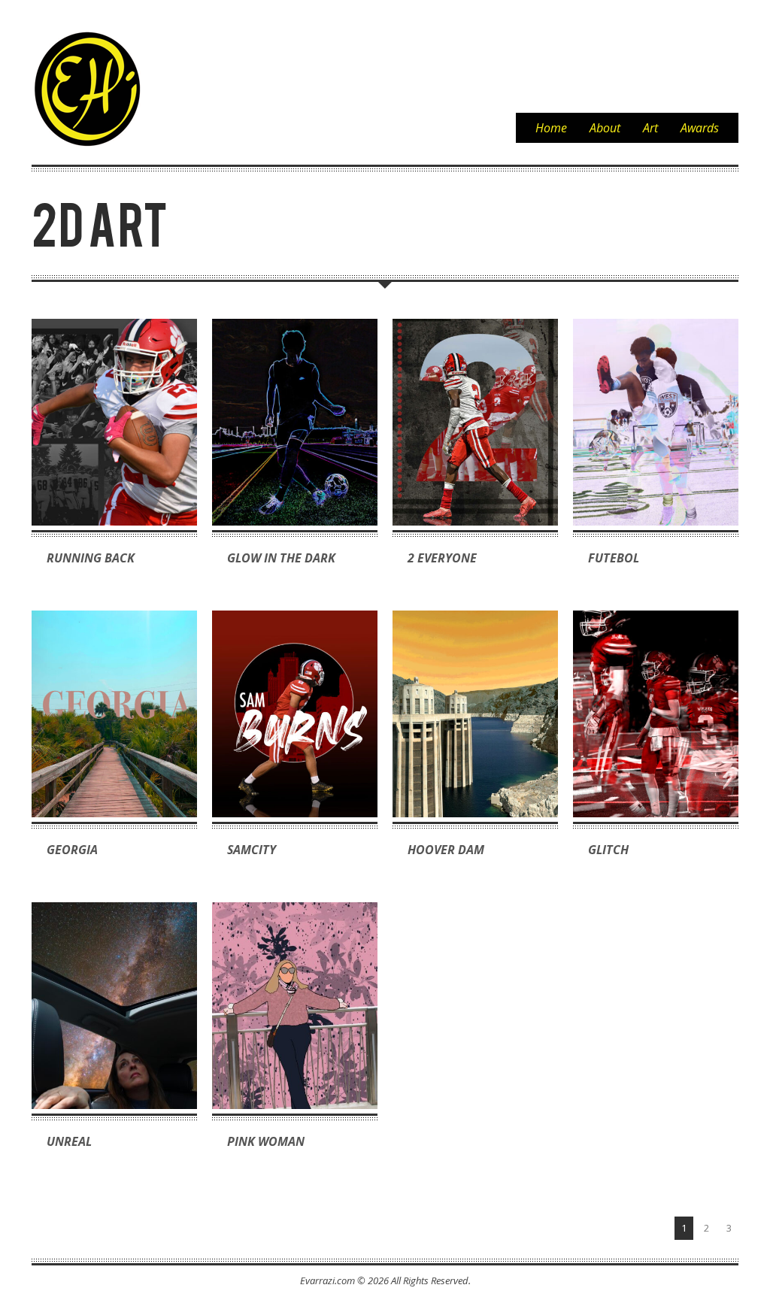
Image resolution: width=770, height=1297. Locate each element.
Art (650, 128)
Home (551, 128)
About (605, 128)
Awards (700, 128)
